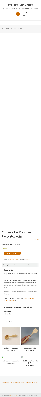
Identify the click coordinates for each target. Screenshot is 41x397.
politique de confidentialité (10, 382)
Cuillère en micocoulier (10, 361)
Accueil (4, 29)
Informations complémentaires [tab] (25, 265)
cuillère (28, 259)
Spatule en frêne (30, 348)
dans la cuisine (12, 29)
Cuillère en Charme (11, 348)
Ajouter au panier (11, 253)
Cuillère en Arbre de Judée (30, 362)
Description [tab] (7, 265)
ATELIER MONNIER (20, 5)
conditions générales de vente (28, 382)
